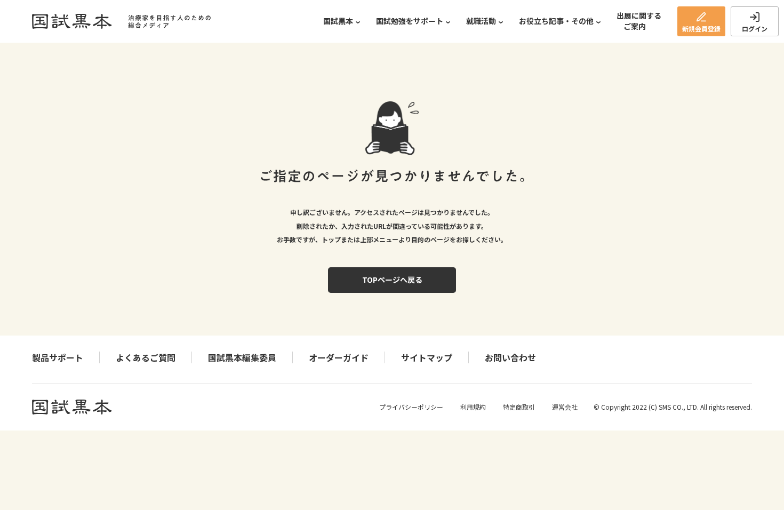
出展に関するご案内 (639, 20)
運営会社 (565, 406)
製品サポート (57, 357)
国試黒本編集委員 (242, 357)
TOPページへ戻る (392, 279)
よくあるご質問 (145, 357)
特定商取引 (519, 406)
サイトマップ (426, 357)
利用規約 (473, 406)
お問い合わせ (510, 357)
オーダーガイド (339, 357)
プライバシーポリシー (411, 406)
